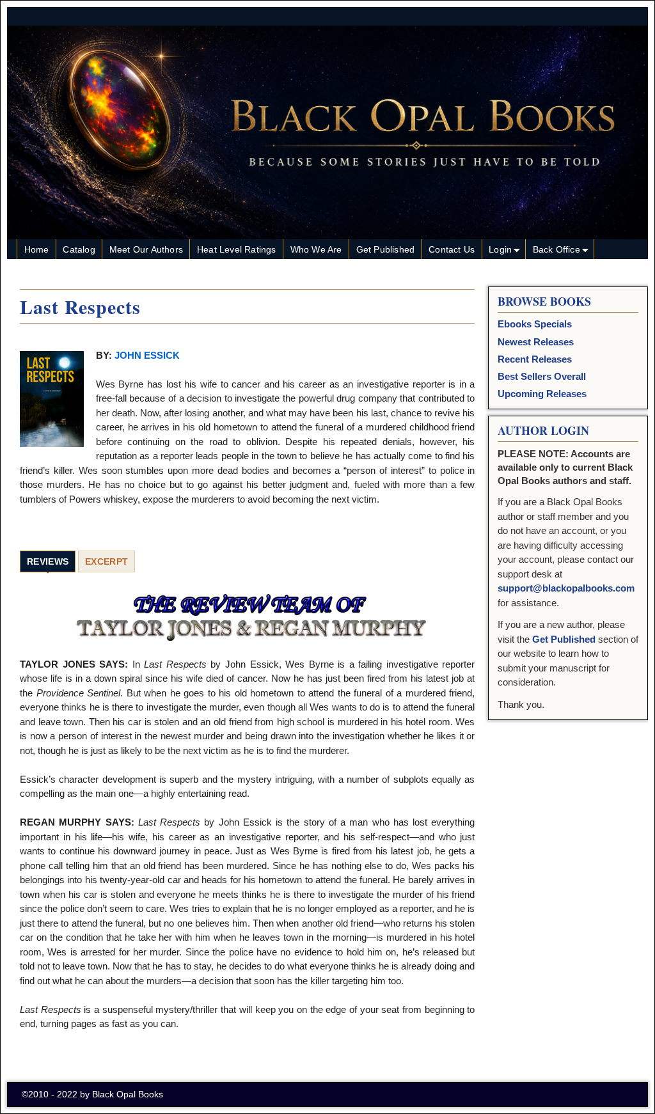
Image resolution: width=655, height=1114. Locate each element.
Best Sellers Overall (542, 376)
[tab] (47, 562)
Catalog (79, 249)
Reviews (47, 561)
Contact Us (452, 249)
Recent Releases (535, 359)
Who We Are (316, 249)
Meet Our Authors (146, 249)
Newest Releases (536, 341)
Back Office (556, 249)
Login (500, 249)
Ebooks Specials (535, 323)
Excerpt (106, 561)
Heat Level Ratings (236, 249)
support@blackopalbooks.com (566, 588)
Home (36, 249)
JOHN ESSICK (147, 355)
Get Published (385, 249)
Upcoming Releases (542, 393)
